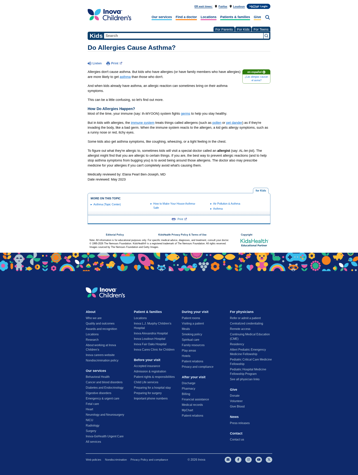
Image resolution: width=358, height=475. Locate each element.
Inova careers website (100, 355)
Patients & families (235, 17)
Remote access (240, 328)
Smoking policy (192, 334)
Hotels (186, 356)
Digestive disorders (98, 393)
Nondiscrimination (116, 459)
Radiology (92, 425)
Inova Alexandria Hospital (151, 333)
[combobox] (183, 36)
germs (185, 113)
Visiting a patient (193, 323)
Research (92, 339)
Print (114, 63)
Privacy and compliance (197, 366)
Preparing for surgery (148, 393)
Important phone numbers (151, 398)
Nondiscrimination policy (102, 360)
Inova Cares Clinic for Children (154, 349)
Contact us (237, 439)
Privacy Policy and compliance (149, 459)
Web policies (93, 459)
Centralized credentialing (246, 323)
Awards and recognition (101, 328)
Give (257, 17)
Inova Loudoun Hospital (149, 338)
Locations (208, 17)
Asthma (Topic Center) (107, 204)
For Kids (243, 29)
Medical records (192, 404)
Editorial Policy (115, 234)
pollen (216, 123)
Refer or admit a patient (245, 318)
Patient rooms (191, 318)
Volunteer (236, 401)
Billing (186, 394)
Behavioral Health (98, 376)
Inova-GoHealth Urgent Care (105, 436)
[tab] (260, 190)
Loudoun (239, 6)
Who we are (94, 318)
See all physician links (245, 379)
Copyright (246, 234)
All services (93, 441)
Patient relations (192, 361)
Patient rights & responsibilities (154, 376)
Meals (186, 328)
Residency (237, 344)
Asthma (218, 208)
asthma (125, 77)
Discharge (188, 383)
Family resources (193, 345)
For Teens (261, 29)
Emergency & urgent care (102, 398)
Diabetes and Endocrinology (104, 387)
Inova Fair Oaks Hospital (150, 344)
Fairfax (223, 6)
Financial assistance (195, 399)
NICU (89, 420)
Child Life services (146, 382)
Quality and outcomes (100, 323)
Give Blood (237, 406)
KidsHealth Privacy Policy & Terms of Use (182, 234)
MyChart (187, 410)
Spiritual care (190, 339)
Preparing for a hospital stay (152, 387)
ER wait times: (203, 6)
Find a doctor (186, 17)
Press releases (240, 423)
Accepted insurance (147, 366)
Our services (162, 17)
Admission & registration (150, 371)
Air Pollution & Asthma (226, 203)
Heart (89, 409)
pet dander (234, 123)
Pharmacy (188, 388)
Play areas (189, 350)
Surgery (91, 430)
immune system (142, 123)
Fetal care (92, 403)
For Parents (224, 29)
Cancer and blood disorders (104, 382)
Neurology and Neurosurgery (105, 414)
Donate (235, 395)
